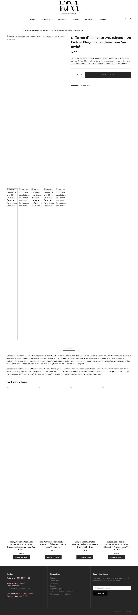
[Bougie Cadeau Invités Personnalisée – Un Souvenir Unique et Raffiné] (85, 462)
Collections (46, 19)
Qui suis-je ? (89, 19)
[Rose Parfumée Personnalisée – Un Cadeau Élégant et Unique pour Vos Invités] (53, 462)
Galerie (76, 19)
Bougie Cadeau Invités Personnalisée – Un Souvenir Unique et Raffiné (85, 544)
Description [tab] (69, 348)
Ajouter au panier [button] (21, 557)
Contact (103, 19)
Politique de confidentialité (60, 594)
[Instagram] (11, 611)
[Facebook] (7, 611)
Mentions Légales (56, 589)
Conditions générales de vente (61, 591)
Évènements (62, 19)
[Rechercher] (126, 19)
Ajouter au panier (108, 75)
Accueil (33, 19)
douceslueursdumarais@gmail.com (20, 588)
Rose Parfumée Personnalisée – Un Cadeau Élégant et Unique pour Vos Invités (53, 544)
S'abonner (100, 593)
